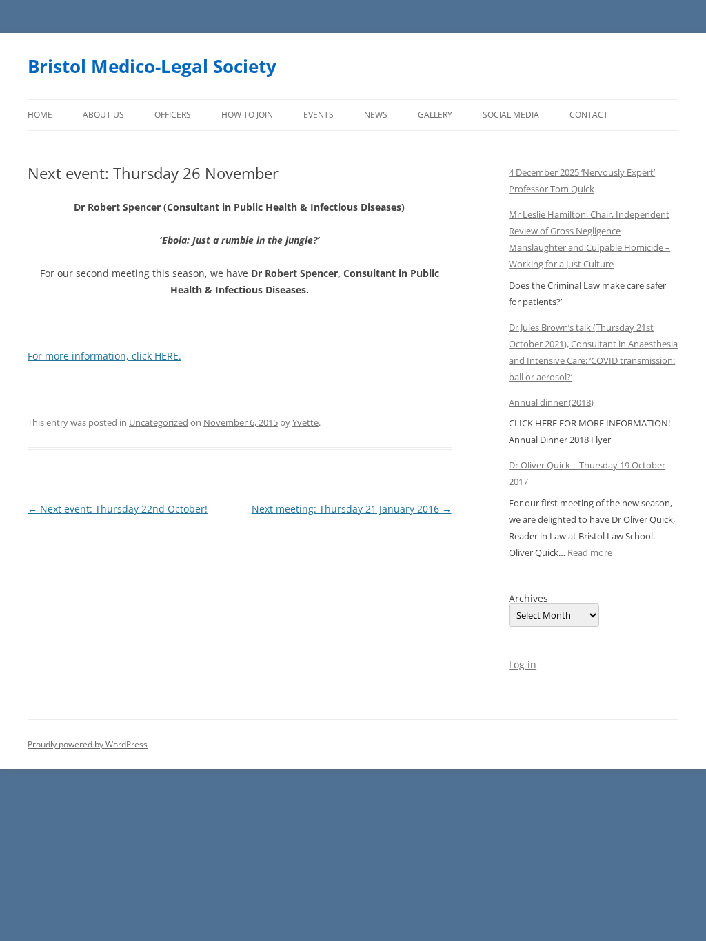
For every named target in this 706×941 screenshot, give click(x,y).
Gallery (435, 115)
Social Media (511, 115)
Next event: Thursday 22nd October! (118, 508)
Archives (528, 598)
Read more (589, 552)
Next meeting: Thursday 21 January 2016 (352, 508)
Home (40, 115)
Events (318, 115)
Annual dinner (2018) (551, 402)
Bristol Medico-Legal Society (152, 66)
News (375, 115)
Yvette (305, 422)
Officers (172, 115)
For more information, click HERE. (104, 355)
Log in (522, 664)
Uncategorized (158, 422)
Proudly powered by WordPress (88, 744)
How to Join (247, 115)
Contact (588, 115)
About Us (103, 115)
